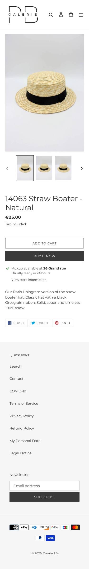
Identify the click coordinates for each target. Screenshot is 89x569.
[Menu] (81, 14)
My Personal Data (25, 441)
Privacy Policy (21, 416)
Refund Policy (21, 428)
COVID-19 (17, 391)
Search (15, 366)
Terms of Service (23, 403)
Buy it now (44, 256)
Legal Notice (20, 453)
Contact (16, 378)
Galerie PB (50, 553)
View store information (29, 280)
